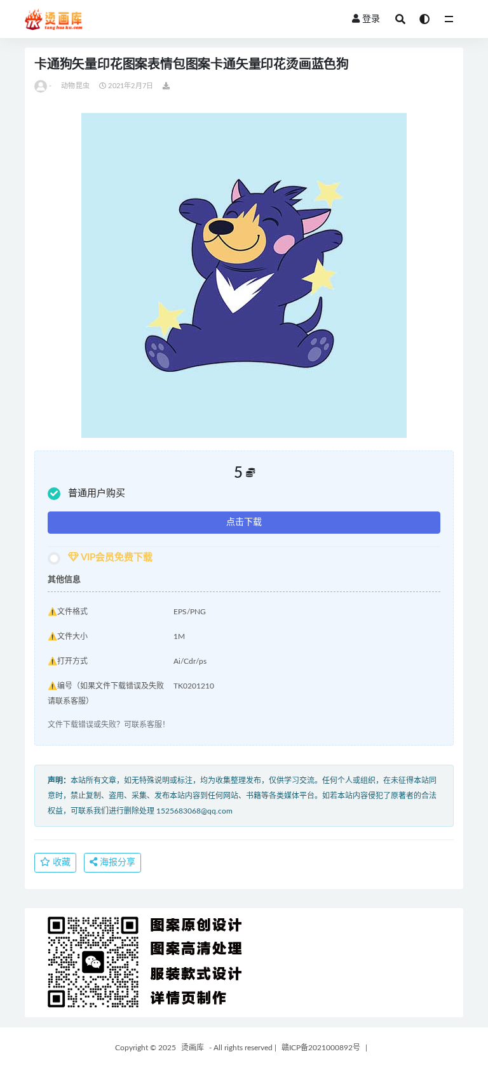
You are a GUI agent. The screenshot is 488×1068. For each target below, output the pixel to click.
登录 (371, 19)
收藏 (60, 862)
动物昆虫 (75, 85)
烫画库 (192, 1048)
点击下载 (244, 522)
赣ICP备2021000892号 (320, 1048)
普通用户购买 (96, 493)
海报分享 (116, 862)
